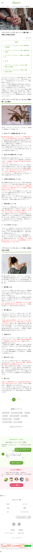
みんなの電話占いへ (16, 485)
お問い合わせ (21, 533)
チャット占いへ (16, 462)
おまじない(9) (5, 412)
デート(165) (16, 419)
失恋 (8, 508)
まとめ (6, 61)
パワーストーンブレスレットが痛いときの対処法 (17, 56)
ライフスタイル (25, 512)
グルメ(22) (27, 412)
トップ (3, 6)
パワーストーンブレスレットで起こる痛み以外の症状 (17, 51)
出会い (8, 504)
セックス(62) (24, 415)
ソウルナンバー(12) (6, 419)
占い (8, 6)
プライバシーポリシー (10, 533)
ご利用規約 (20, 530)
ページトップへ (21, 517)
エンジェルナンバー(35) (16, 412)
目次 (16, 42)
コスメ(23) (4, 415)
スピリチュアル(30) (14, 415)
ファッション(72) (18, 422)
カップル (24, 504)
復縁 (25, 508)
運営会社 (13, 530)
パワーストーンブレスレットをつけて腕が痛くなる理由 (17, 46)
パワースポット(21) (6, 422)
